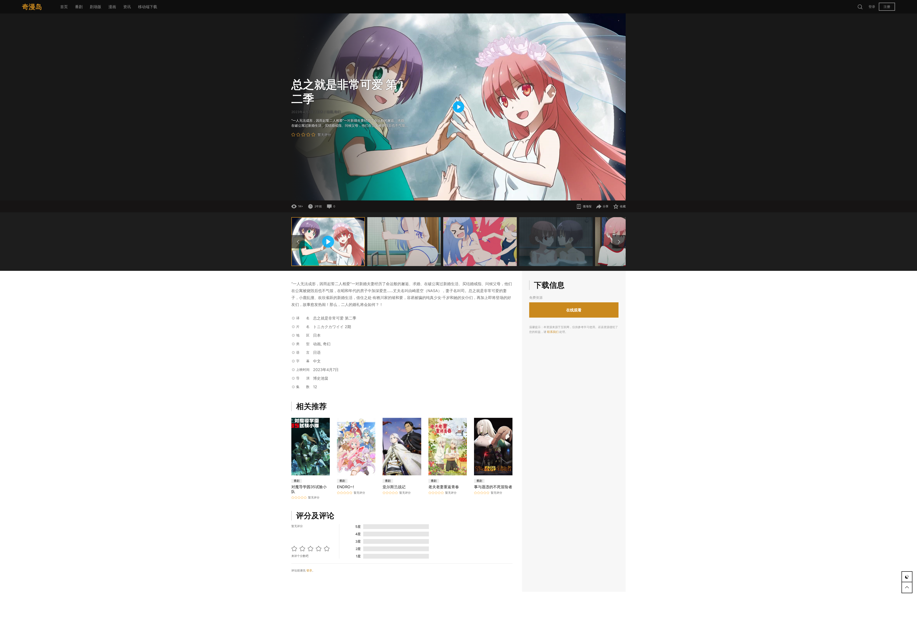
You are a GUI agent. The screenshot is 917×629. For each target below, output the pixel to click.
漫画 (112, 6)
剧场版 (95, 6)
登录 (872, 7)
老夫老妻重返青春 (443, 486)
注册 (887, 7)
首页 (64, 6)
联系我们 (553, 332)
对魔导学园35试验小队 (309, 489)
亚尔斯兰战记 (394, 486)
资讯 (127, 6)
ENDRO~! (346, 486)
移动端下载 (147, 6)
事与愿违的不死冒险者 (493, 486)
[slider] (429, 194)
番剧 (79, 6)
